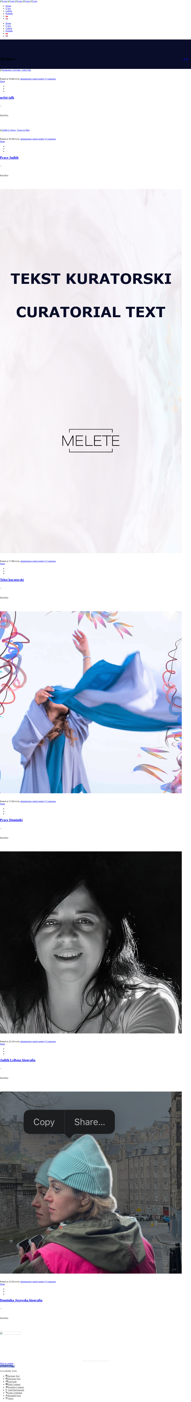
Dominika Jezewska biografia (21, 1300)
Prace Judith (9, 157)
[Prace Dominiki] (91, 792)
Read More (4, 115)
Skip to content (6, 1363)
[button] (7, 1366)
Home (186, 59)
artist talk (7, 97)
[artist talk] (15, 70)
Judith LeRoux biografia (17, 1060)
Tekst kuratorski (12, 580)
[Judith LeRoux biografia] (91, 1032)
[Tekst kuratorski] (91, 552)
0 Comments (50, 79)
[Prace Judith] (15, 130)
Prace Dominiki (11, 820)
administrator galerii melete (32, 79)
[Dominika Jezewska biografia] (91, 1273)
